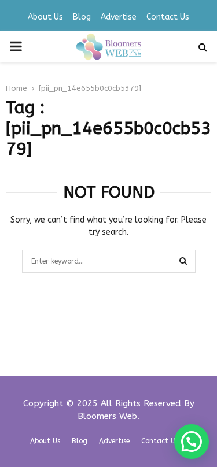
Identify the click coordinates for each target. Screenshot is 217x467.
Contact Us (167, 17)
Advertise (119, 17)
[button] (191, 441)
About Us (45, 17)
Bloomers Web (107, 416)
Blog (82, 17)
